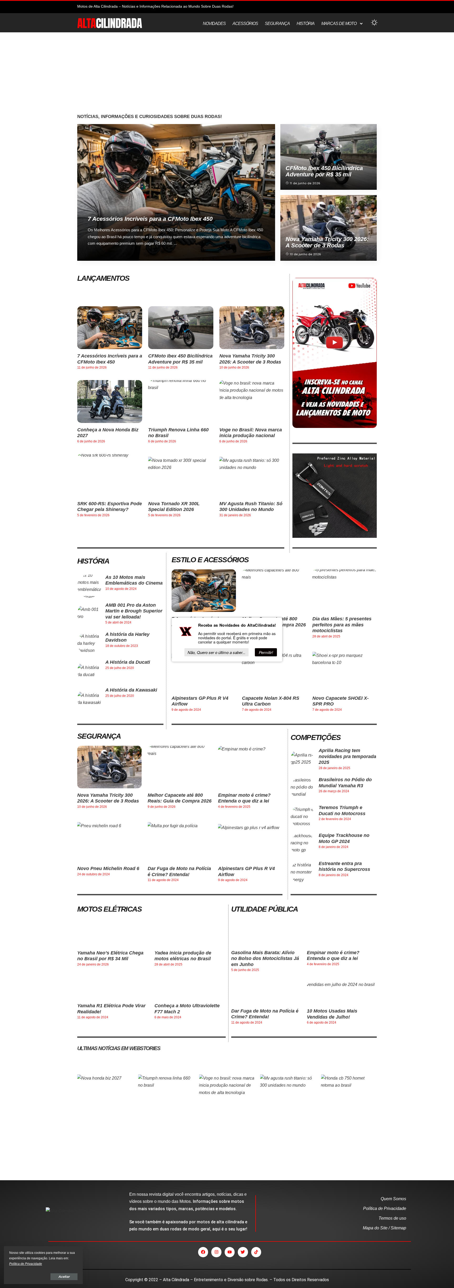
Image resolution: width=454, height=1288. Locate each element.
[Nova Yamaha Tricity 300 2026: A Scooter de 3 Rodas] (328, 228)
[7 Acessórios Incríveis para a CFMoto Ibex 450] (176, 192)
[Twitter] (243, 1252)
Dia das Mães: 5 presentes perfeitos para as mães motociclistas (342, 624)
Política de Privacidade (25, 1264)
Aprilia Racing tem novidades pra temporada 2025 (347, 756)
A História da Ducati (127, 662)
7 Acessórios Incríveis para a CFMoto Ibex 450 (150, 219)
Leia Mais (253, 256)
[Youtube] (230, 1252)
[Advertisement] (227, 74)
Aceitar (64, 1277)
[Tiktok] (256, 1252)
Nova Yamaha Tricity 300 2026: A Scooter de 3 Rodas (327, 242)
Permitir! (266, 652)
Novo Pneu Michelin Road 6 (108, 868)
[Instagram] (216, 1252)
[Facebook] (203, 1252)
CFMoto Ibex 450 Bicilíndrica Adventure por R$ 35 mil (324, 171)
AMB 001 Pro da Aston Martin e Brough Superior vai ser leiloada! (133, 611)
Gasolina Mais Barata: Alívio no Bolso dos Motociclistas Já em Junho (265, 958)
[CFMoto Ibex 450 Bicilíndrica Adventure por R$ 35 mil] (328, 157)
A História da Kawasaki (131, 690)
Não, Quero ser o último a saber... (216, 652)
